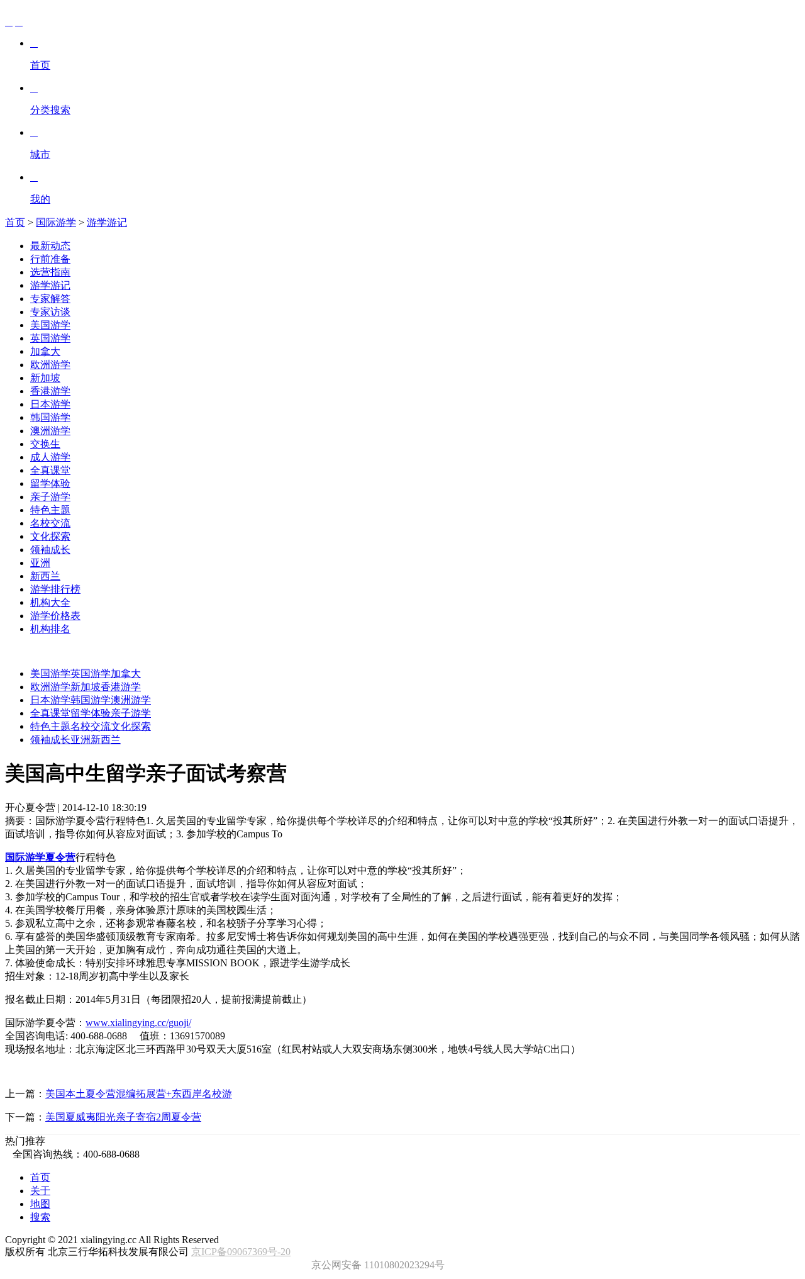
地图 (40, 1203)
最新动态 (50, 245)
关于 (40, 1190)
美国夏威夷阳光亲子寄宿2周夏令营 (123, 1117)
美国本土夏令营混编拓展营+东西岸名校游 (138, 1093)
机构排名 (50, 628)
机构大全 (50, 602)
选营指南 (50, 272)
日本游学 (50, 404)
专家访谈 (50, 311)
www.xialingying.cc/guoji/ (138, 1022)
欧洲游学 (50, 364)
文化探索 (50, 536)
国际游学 (56, 222)
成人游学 (50, 457)
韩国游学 (50, 417)
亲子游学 (50, 496)
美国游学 (50, 325)
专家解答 (50, 298)
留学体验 (50, 483)
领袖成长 (50, 549)
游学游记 (107, 222)
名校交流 (50, 523)
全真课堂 (50, 470)
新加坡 (45, 377)
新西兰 (45, 576)
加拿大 (45, 351)
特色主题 (50, 510)
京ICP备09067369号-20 (241, 1251)
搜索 (40, 1217)
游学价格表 (55, 615)
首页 (15, 222)
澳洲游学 (50, 430)
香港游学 (50, 391)
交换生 (45, 443)
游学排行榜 (55, 589)
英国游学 (50, 338)
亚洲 (40, 562)
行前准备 (50, 259)
